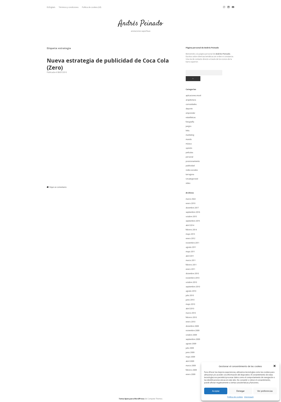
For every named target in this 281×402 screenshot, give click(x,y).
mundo (189, 139)
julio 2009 (190, 348)
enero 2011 (190, 269)
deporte (189, 108)
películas (189, 152)
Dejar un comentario (58, 187)
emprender (190, 113)
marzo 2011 (191, 260)
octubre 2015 (191, 216)
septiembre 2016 (193, 212)
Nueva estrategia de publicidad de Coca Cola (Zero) (108, 64)
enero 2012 (190, 238)
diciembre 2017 (192, 207)
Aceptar (216, 391)
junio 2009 (190, 352)
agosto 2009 (191, 343)
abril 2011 (190, 256)
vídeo (188, 183)
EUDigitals (51, 7)
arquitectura (191, 100)
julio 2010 (190, 295)
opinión (189, 148)
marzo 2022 (191, 199)
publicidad (190, 165)
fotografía (190, 122)
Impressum (249, 397)
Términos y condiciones (68, 7)
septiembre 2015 (193, 221)
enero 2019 (190, 203)
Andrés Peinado (140, 23)
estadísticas (191, 117)
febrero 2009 (191, 370)
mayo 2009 (190, 357)
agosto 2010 (191, 291)
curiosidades (191, 104)
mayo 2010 (190, 304)
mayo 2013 (190, 234)
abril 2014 (190, 225)
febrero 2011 (191, 264)
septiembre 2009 (193, 339)
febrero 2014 (191, 229)
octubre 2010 (191, 282)
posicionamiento (193, 161)
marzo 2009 (191, 365)
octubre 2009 (191, 335)
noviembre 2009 (192, 330)
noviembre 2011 (192, 243)
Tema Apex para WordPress (131, 398)
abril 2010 (190, 308)
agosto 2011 (191, 247)
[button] (275, 366)
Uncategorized (192, 179)
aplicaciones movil (193, 95)
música (189, 143)
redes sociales (192, 170)
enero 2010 (190, 321)
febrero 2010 (191, 317)
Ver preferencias (265, 391)
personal (189, 157)
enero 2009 (190, 374)
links (187, 130)
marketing (190, 135)
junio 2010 (190, 300)
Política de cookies (235, 397)
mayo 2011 (190, 251)
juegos (188, 126)
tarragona (190, 174)
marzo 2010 (191, 313)
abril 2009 (190, 361)
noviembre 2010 (192, 278)
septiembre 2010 (193, 286)
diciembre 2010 (192, 273)
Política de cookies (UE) (91, 7)
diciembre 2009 (192, 326)
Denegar (240, 391)
